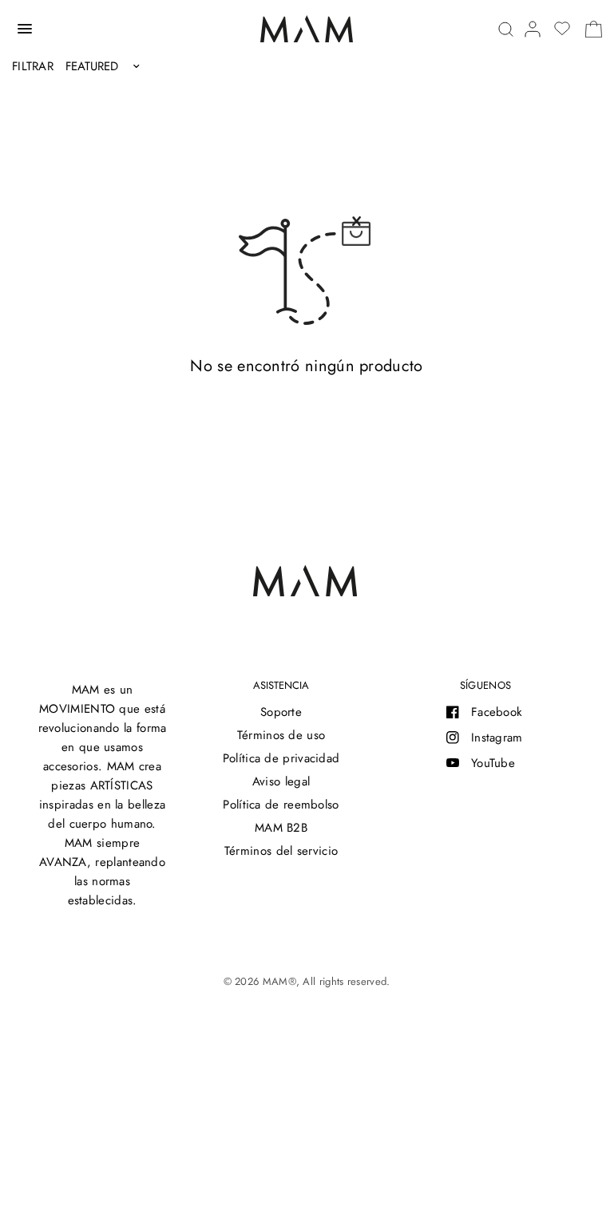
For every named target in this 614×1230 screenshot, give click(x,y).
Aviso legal (281, 781)
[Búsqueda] (506, 29)
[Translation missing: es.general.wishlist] (562, 29)
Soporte (281, 712)
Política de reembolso (281, 804)
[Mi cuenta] (532, 29)
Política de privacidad (281, 758)
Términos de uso (281, 735)
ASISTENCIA (281, 685)
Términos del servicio (281, 851)
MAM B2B (281, 827)
